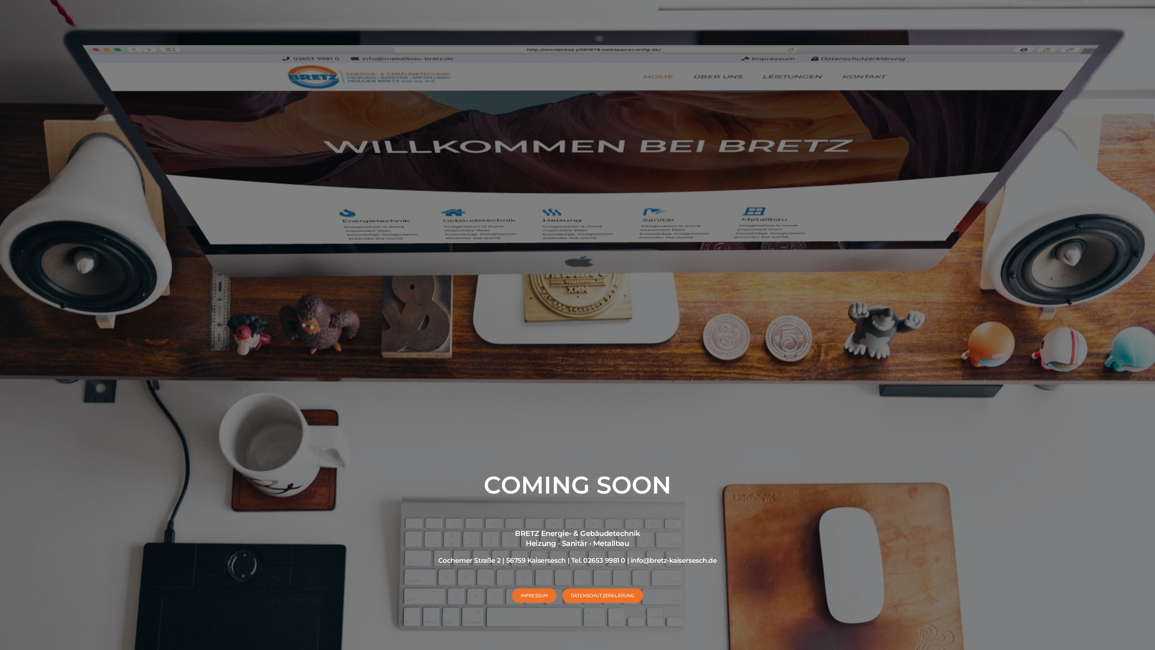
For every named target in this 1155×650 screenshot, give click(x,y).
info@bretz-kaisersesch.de (674, 560)
